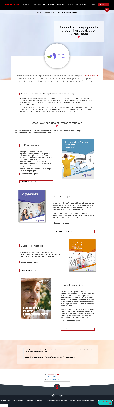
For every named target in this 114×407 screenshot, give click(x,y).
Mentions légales (18, 400)
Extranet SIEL (104, 4)
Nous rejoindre (81, 4)
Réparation (60, 4)
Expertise (51, 4)
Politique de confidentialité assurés (56, 400)
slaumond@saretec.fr (54, 379)
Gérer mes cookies (4, 404)
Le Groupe (26, 4)
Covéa (86, 75)
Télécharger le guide (30, 182)
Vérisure (94, 75)
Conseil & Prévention (38, 4)
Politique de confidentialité (34, 400)
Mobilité (70, 4)
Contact (93, 4)
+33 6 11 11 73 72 (51, 377)
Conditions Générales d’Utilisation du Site (82, 400)
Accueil (39, 12)
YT (53, 395)
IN (61, 395)
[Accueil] (13, 5)
